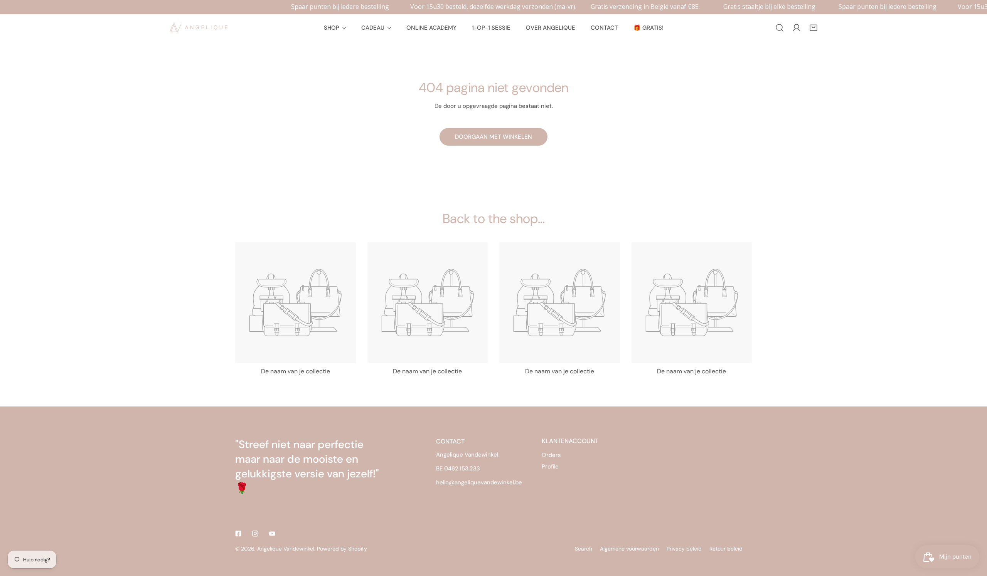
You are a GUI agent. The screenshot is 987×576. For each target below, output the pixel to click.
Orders (551, 455)
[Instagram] (255, 533)
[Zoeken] (779, 27)
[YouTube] (272, 533)
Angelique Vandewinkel (285, 548)
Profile (550, 466)
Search (583, 548)
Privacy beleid (684, 548)
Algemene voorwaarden (629, 548)
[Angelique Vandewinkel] (198, 28)
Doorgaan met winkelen (493, 137)
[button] (813, 27)
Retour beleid (726, 548)
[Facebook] (238, 533)
